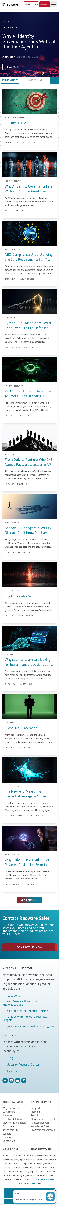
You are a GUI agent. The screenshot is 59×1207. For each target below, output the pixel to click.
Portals (35, 1115)
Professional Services (43, 1130)
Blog (10, 1058)
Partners (7, 1115)
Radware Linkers (40, 1122)
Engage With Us (41, 1149)
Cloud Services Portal (43, 1119)
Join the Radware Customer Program (30, 1026)
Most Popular (35, 80)
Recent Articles (10, 80)
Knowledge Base (40, 1126)
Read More (12, 66)
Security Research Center (23, 1064)
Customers (8, 1111)
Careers (6, 1133)
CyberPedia (14, 1071)
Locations (13, 995)
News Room (10, 1149)
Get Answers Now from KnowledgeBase (19, 1003)
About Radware (13, 1102)
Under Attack (31, 4)
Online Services (41, 1102)
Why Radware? (10, 1108)
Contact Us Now (29, 947)
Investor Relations (12, 1119)
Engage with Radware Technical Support (25, 1018)
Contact (44, 4)
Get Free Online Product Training (27, 1011)
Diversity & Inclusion (14, 1122)
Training (35, 1111)
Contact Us (8, 1141)
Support (35, 1108)
